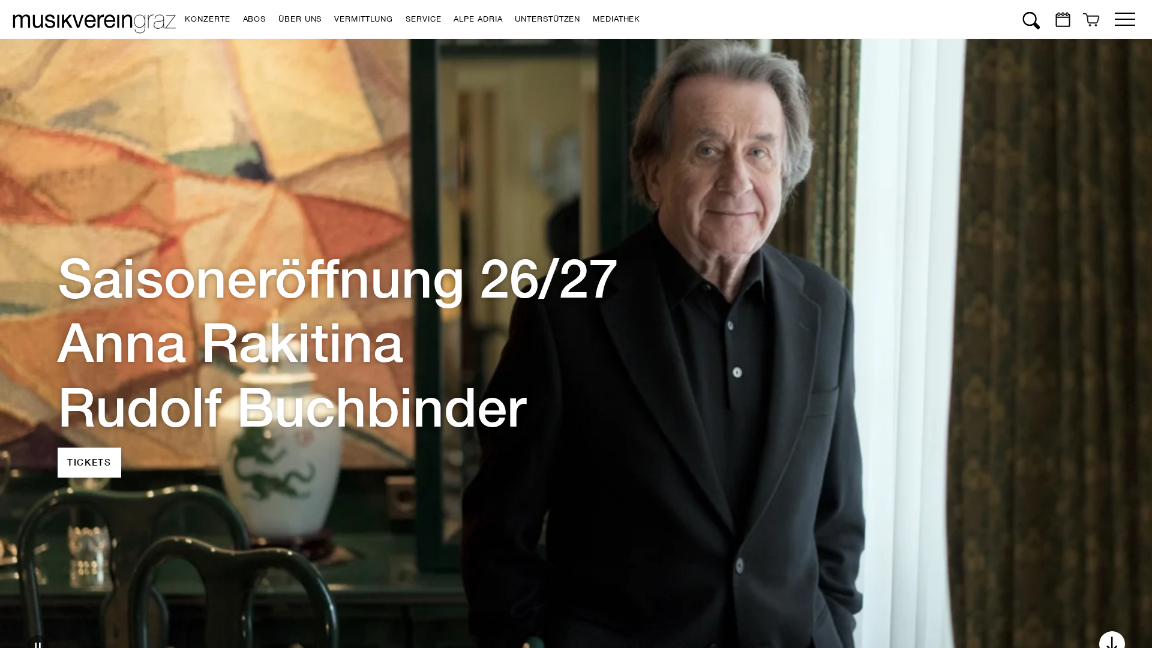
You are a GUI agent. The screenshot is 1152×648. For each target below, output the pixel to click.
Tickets (89, 430)
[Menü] (1125, 17)
